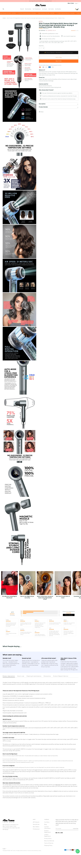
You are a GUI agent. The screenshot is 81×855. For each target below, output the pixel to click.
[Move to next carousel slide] (77, 807)
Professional (36, 829)
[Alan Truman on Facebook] (68, 3)
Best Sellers (36, 826)
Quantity (41, 45)
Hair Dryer (58, 784)
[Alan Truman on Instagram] (71, 3)
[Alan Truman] (40, 5)
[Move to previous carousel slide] (75, 807)
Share (41, 111)
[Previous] (26, 1)
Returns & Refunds (49, 840)
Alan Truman (13, 850)
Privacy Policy (47, 838)
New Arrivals (36, 824)
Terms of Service (48, 843)
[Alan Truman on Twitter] (69, 3)
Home (4, 18)
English (76, 3)
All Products (36, 822)
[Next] (55, 1)
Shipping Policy (48, 845)
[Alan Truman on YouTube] (72, 3)
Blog (45, 824)
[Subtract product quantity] (44, 48)
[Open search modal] (3, 9)
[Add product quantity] (40, 48)
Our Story (46, 822)
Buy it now (58, 61)
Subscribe (75, 828)
